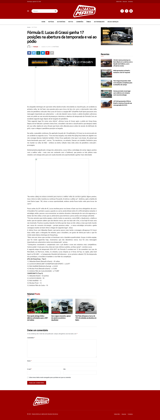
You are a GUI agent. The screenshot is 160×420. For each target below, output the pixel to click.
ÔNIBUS (88, 21)
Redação (35, 46)
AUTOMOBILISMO (99, 21)
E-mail (29, 369)
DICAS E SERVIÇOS (113, 21)
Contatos (130, 1)
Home (28, 27)
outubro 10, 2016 (46, 46)
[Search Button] (56, 11)
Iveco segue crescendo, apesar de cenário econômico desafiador (61, 318)
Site (64, 369)
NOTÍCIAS (51, 21)
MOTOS (70, 21)
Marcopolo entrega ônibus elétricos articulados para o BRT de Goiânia (37, 318)
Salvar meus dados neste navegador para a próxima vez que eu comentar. (50, 377)
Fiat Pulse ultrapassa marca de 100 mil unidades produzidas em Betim (85, 318)
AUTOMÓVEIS (61, 21)
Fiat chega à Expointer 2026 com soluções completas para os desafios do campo (122, 82)
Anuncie (125, 1)
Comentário (31, 338)
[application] (117, 36)
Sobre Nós (119, 1)
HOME (43, 21)
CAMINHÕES (79, 21)
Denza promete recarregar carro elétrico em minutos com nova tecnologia (122, 93)
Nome (29, 361)
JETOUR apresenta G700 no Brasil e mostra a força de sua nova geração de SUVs (122, 103)
